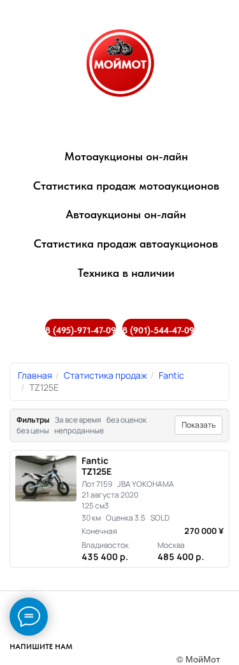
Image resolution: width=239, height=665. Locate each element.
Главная (35, 375)
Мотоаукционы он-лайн (126, 156)
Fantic (171, 375)
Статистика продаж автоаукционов (126, 243)
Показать (198, 424)
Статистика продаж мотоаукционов (126, 185)
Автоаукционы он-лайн (126, 214)
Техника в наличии (126, 272)
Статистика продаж (105, 375)
